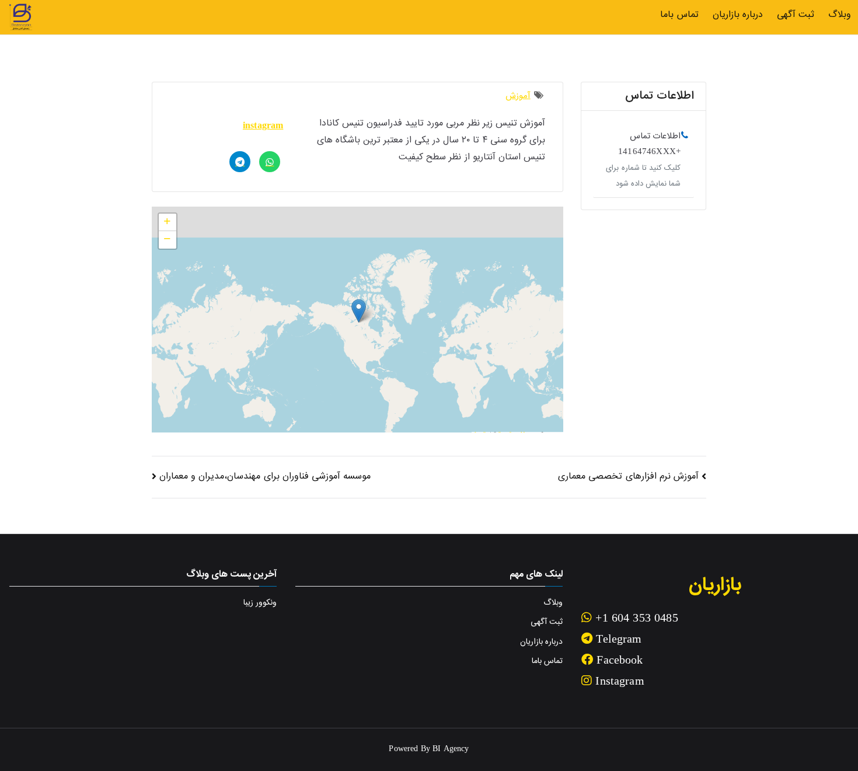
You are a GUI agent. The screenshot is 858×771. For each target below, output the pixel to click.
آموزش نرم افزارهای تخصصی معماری (628, 476)
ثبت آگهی (795, 15)
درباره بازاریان (738, 15)
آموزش (518, 96)
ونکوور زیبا (260, 603)
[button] (358, 311)
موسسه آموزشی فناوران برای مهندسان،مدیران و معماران (265, 476)
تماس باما (679, 15)
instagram (263, 126)
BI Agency (451, 749)
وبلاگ (839, 15)
